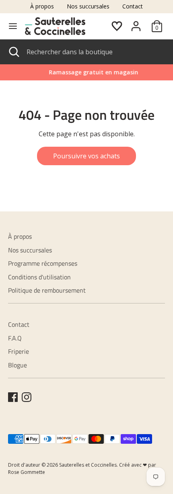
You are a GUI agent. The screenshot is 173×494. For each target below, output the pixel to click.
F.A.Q (15, 338)
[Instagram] (26, 397)
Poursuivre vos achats (86, 156)
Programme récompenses (42, 263)
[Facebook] (13, 397)
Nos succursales (88, 6)
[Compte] (136, 22)
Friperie (18, 351)
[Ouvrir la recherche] (13, 51)
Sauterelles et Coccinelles (88, 464)
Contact (132, 6)
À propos (42, 6)
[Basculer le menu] (13, 26)
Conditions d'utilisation (39, 277)
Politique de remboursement (47, 290)
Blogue (17, 365)
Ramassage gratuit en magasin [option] (87, 72)
